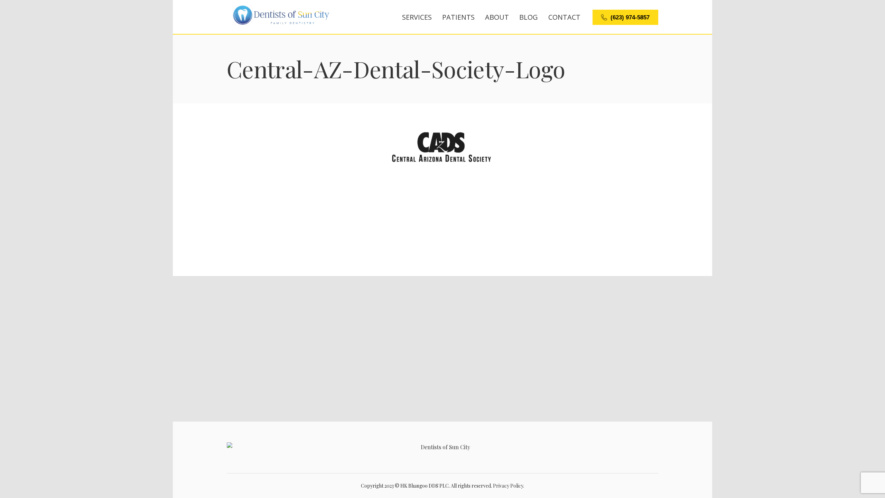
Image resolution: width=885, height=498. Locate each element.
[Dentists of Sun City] (442, 447)
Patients (458, 17)
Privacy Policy (508, 485)
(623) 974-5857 (630, 17)
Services (417, 17)
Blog (528, 17)
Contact (564, 17)
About (497, 17)
